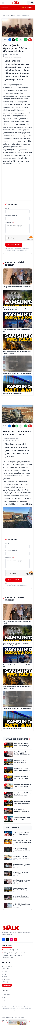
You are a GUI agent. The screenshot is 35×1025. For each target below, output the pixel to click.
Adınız (7, 208)
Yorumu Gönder (15, 245)
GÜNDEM (4, 971)
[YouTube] (15, 939)
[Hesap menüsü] (32, 2)
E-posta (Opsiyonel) (11, 215)
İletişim (4, 997)
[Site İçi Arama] (28, 3)
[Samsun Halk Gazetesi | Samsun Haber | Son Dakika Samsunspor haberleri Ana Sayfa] (15, 2)
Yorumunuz (9, 222)
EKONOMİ (5, 976)
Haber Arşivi (5, 982)
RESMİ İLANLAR (6, 979)
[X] (7, 939)
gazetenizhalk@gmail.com (12, 950)
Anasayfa (6, 15)
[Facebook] (3, 939)
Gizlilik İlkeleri (6, 995)
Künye (4, 1000)
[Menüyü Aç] (3, 2)
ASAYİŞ (13, 15)
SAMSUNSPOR (6, 969)
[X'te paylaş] (13, 39)
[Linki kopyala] (20, 39)
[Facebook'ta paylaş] (9, 39)
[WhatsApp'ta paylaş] (16, 39)
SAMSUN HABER (7, 966)
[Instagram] (11, 939)
